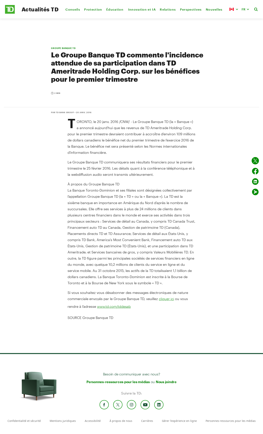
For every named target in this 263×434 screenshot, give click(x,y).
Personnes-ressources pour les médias (118, 382)
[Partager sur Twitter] (255, 161)
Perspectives (191, 9)
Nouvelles (214, 9)
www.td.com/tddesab (114, 306)
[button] (233, 9)
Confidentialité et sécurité (24, 421)
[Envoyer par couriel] (255, 192)
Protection (93, 9)
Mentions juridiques (63, 421)
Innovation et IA (142, 9)
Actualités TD (40, 9)
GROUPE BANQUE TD (63, 48)
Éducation (115, 9)
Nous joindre (166, 382)
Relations (168, 9)
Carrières (147, 421)
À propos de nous (121, 421)
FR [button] (243, 9)
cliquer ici (166, 299)
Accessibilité (93, 421)
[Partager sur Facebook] (255, 171)
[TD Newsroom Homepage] (10, 12)
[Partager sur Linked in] (255, 181)
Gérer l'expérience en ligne (179, 421)
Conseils (72, 9)
